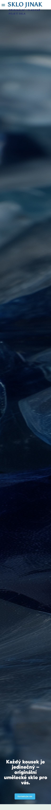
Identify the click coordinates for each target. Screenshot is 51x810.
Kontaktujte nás (25, 796)
